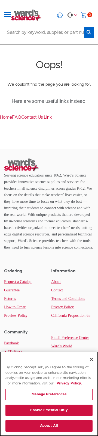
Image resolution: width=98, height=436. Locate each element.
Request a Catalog (18, 282)
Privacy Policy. (69, 383)
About (56, 282)
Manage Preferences (49, 394)
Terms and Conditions (68, 299)
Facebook (11, 343)
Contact (57, 290)
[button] (60, 15)
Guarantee (12, 290)
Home (6, 117)
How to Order (15, 307)
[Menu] (8, 15)
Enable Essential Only (49, 410)
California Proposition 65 (70, 315)
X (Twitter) (13, 352)
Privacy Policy (62, 307)
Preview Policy (15, 315)
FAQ (16, 117)
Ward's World (61, 346)
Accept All (49, 426)
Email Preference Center (70, 338)
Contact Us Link (36, 117)
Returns (10, 299)
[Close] (91, 359)
